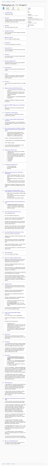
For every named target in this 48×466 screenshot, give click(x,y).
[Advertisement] (36, 40)
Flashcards (8, 1)
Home (4, 1)
